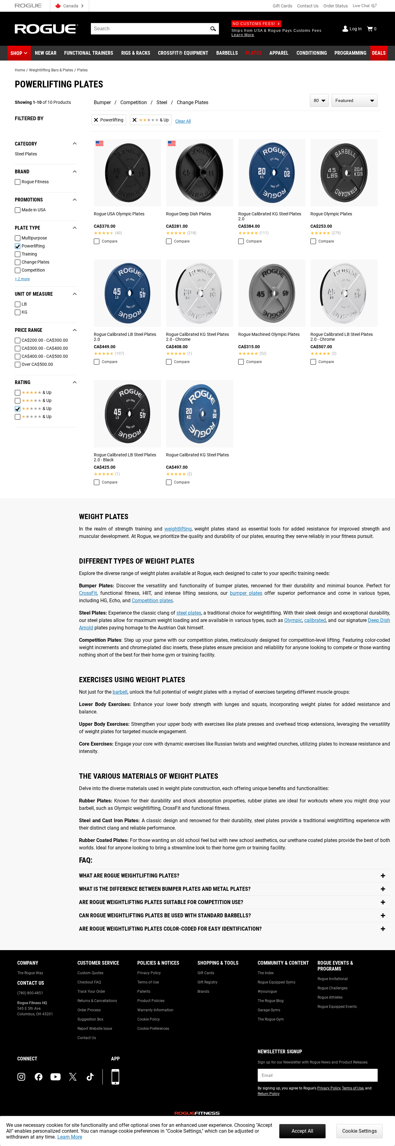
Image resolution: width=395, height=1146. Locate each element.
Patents (143, 991)
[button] (213, 29)
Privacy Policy (149, 973)
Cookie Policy (148, 1019)
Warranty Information (155, 1010)
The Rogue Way (30, 973)
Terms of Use (148, 982)
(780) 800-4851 (30, 993)
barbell (120, 692)
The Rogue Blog (271, 1001)
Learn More (69, 1137)
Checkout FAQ (89, 982)
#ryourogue (267, 991)
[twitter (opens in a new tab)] (73, 1077)
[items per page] (319, 100)
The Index (266, 973)
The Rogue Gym (271, 1019)
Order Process (89, 1010)
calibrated (315, 620)
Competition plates (152, 600)
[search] (155, 29)
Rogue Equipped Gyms (276, 982)
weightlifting (178, 529)
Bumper (102, 102)
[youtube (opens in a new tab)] (55, 1077)
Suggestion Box (90, 1019)
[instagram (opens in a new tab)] (21, 1077)
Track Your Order (91, 991)
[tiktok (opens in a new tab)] (90, 1077)
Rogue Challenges (332, 988)
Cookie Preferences (153, 1028)
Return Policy (269, 1094)
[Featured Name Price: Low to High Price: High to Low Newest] (354, 100)
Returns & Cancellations (97, 1001)
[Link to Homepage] (46, 29)
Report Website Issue (94, 1028)
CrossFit (88, 593)
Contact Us (307, 5)
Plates (82, 70)
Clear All (183, 121)
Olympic (293, 620)
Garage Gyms (269, 1010)
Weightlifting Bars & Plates (51, 70)
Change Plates (192, 102)
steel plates (189, 613)
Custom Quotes (90, 973)
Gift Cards (282, 5)
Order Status (335, 5)
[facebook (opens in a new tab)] (38, 1077)
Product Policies (150, 1001)
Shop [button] (16, 53)
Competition (133, 102)
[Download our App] (115, 1077)
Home (20, 70)
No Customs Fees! (254, 24)
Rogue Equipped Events (337, 1006)
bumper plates (246, 593)
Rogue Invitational (333, 979)
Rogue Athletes (330, 997)
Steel (161, 102)
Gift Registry (208, 982)
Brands (203, 991)
